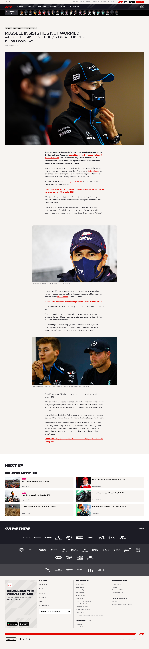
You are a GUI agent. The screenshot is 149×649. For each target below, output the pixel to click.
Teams (63, 6)
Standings (42, 6)
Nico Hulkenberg (63, 296)
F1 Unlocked (74, 6)
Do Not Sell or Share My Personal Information (89, 615)
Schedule (20, 6)
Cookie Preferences (82, 627)
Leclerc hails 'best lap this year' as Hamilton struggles (109, 479)
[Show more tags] (36, 28)
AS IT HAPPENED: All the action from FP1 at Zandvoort (39, 506)
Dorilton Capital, (93, 171)
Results (31, 6)
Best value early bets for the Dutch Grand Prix (36, 495)
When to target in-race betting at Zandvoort (35, 481)
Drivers (53, 6)
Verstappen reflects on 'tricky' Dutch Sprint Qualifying (109, 506)
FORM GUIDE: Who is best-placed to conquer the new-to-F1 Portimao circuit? (73, 301)
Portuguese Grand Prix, (74, 181)
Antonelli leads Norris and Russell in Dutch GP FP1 (108, 493)
